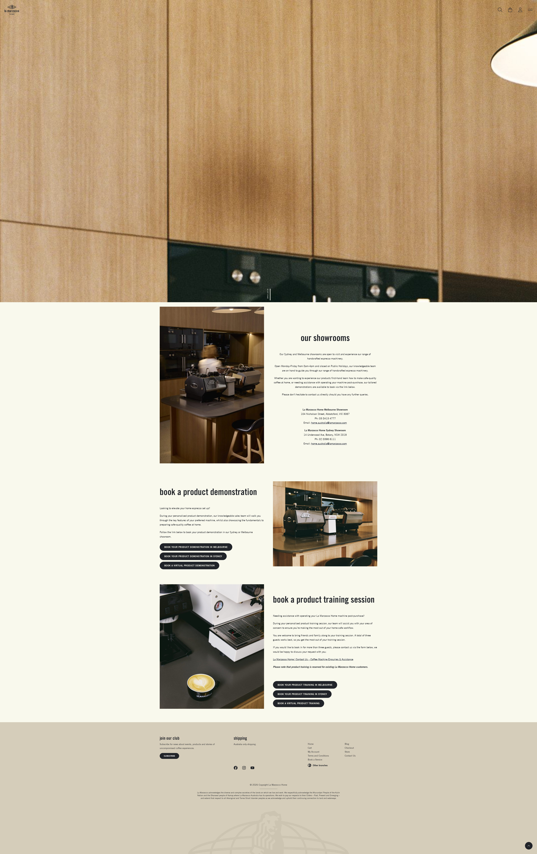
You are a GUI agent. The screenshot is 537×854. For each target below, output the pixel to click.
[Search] (500, 10)
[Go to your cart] (510, 10)
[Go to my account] (520, 10)
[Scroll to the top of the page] (529, 846)
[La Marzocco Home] (11, 10)
